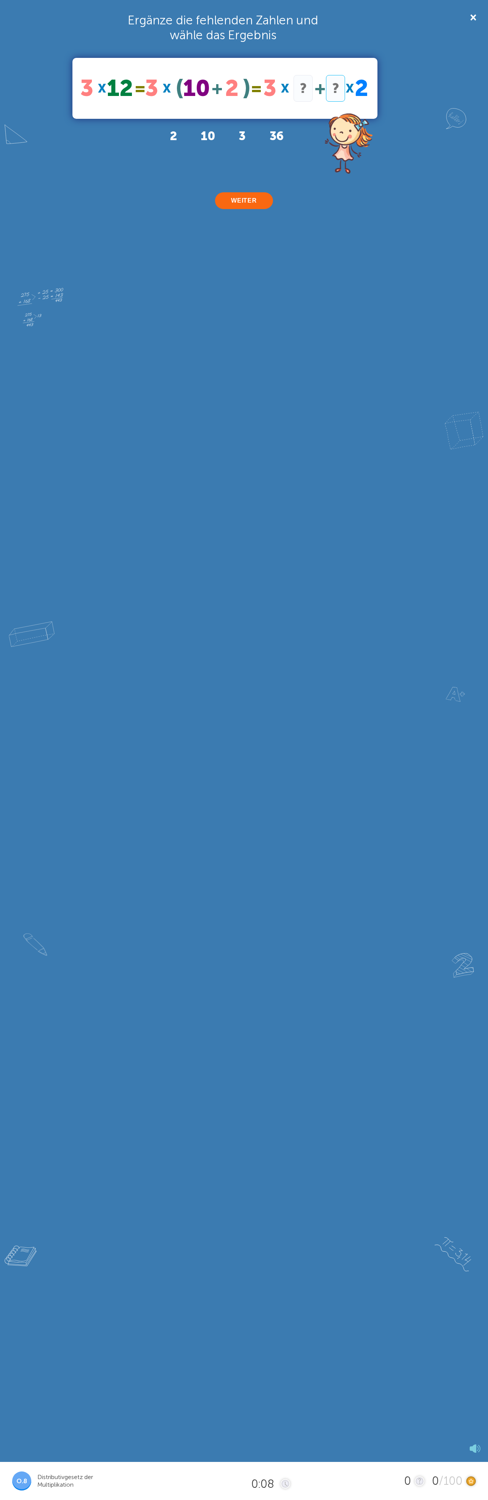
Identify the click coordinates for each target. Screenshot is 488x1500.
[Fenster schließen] (473, 16)
